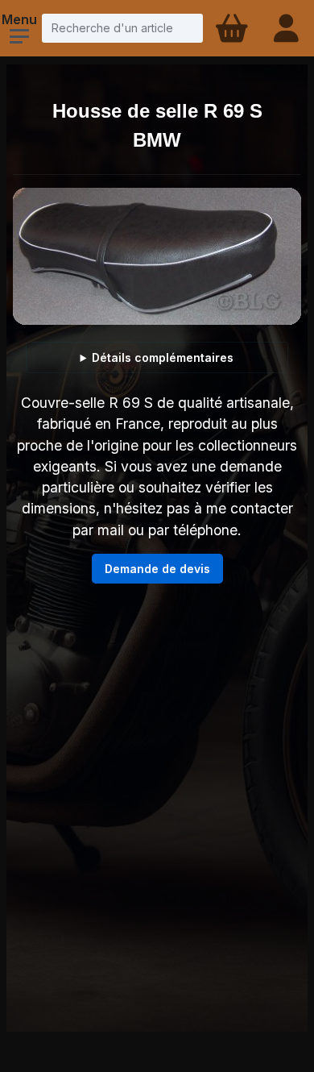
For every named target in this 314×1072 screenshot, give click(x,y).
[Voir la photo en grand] (157, 256)
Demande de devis (157, 568)
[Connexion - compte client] (288, 28)
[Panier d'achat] (230, 28)
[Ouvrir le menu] (19, 36)
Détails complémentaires (162, 357)
